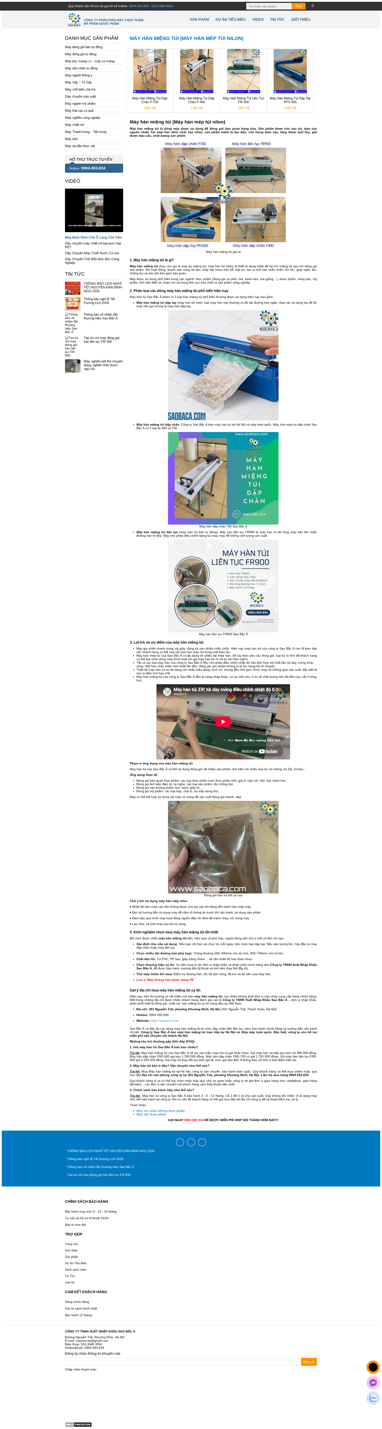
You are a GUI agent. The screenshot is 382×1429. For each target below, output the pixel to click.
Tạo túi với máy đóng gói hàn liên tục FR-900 (101, 339)
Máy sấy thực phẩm (151, 1114)
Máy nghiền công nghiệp (82, 117)
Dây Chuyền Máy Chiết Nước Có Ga (92, 253)
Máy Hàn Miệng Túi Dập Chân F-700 (149, 100)
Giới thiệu (300, 19)
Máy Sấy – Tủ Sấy (78, 82)
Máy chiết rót (74, 125)
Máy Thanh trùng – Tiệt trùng (85, 132)
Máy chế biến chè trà (80, 89)
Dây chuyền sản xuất (80, 96)
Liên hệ (69, 1282)
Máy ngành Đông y (78, 75)
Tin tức (277, 19)
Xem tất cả (72, 180)
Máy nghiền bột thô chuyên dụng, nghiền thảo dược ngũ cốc (103, 365)
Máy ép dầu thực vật (80, 146)
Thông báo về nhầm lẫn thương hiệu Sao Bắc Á (101, 316)
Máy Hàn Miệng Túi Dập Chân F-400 (196, 100)
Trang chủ (71, 1244)
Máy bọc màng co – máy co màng (90, 61)
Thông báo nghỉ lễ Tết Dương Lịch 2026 (99, 301)
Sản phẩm (199, 19)
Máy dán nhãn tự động (81, 68)
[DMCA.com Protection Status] (78, 1424)
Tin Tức (70, 1276)
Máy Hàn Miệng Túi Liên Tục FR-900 (243, 100)
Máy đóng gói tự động (80, 54)
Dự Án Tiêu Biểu (231, 19)
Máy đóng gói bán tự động (84, 47)
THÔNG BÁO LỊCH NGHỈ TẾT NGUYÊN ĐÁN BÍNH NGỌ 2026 (103, 287)
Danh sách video (75, 1269)
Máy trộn (71, 139)
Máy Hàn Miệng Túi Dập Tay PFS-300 (290, 100)
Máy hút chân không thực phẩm (160, 1110)
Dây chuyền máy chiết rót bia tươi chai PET (93, 245)
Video (258, 19)
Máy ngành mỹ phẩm (80, 103)
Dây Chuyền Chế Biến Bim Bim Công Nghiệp (92, 261)
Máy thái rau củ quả (79, 110)
